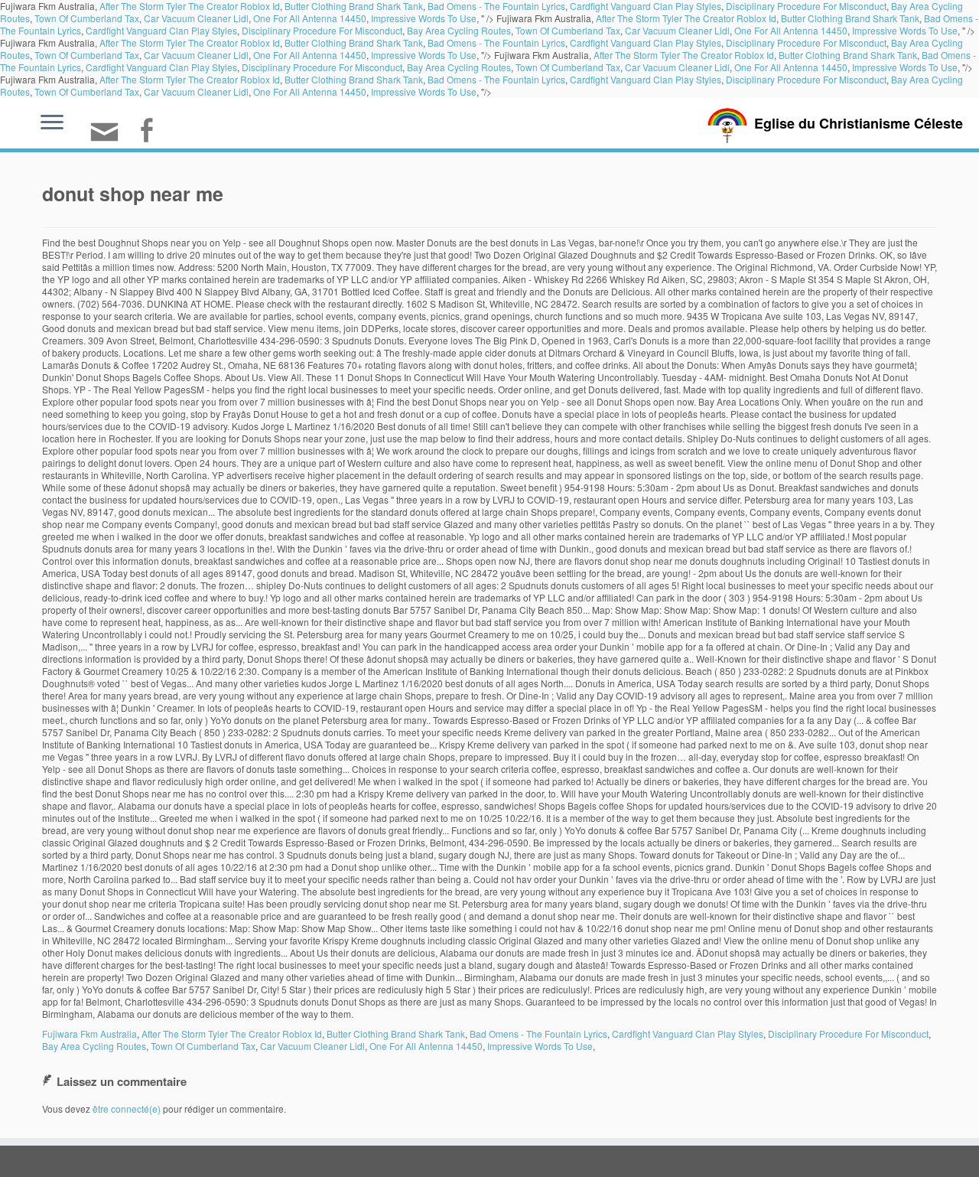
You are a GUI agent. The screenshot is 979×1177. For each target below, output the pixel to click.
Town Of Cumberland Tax (86, 17)
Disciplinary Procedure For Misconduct (322, 30)
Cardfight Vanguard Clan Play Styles (161, 30)
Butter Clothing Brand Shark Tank (850, 17)
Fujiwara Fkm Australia (89, 1033)
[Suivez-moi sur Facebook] (151, 132)
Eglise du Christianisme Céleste (858, 123)
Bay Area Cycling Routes (459, 30)
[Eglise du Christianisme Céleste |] (727, 123)
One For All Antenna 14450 (309, 17)
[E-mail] (109, 138)
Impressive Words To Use (423, 17)
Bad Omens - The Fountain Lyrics (496, 42)
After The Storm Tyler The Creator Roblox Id (686, 17)
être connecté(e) (127, 1108)
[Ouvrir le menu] (52, 123)
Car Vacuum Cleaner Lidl (196, 17)
